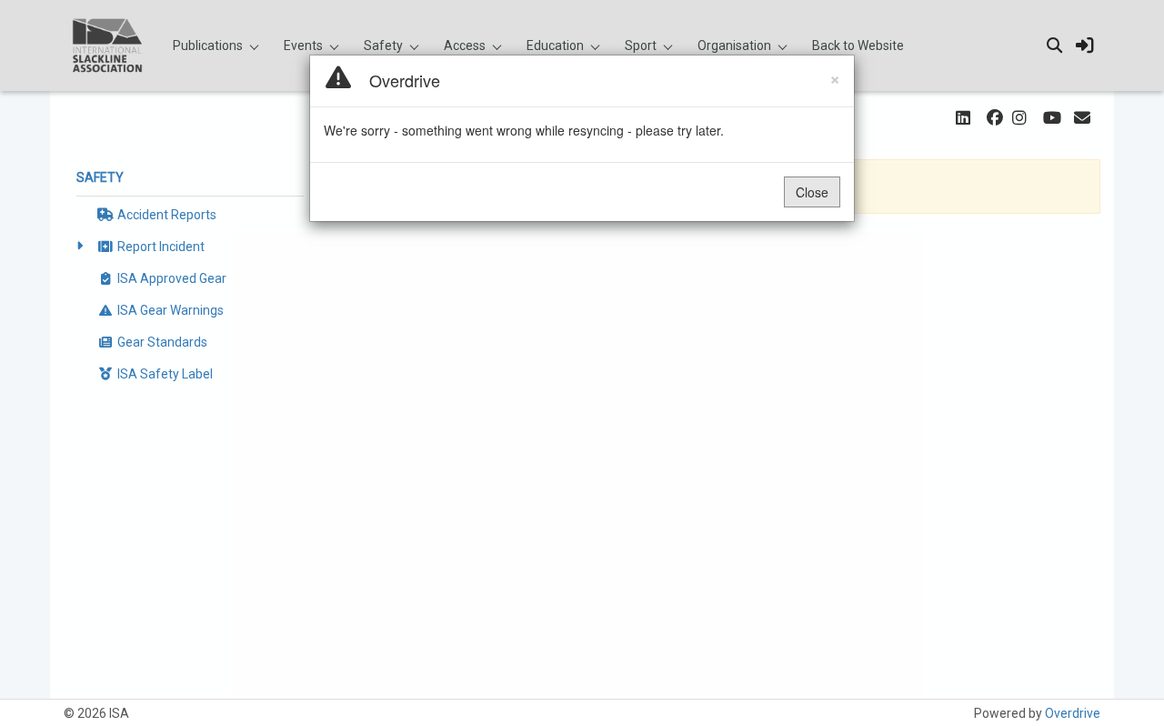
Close (812, 192)
